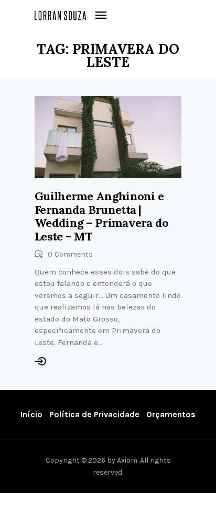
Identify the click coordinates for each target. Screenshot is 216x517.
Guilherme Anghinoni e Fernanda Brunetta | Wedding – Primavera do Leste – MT (102, 216)
